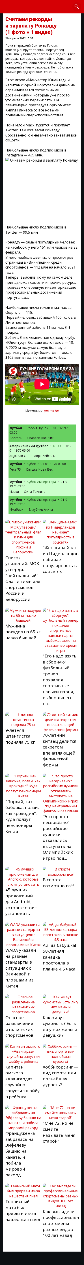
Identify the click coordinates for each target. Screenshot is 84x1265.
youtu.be (51, 410)
